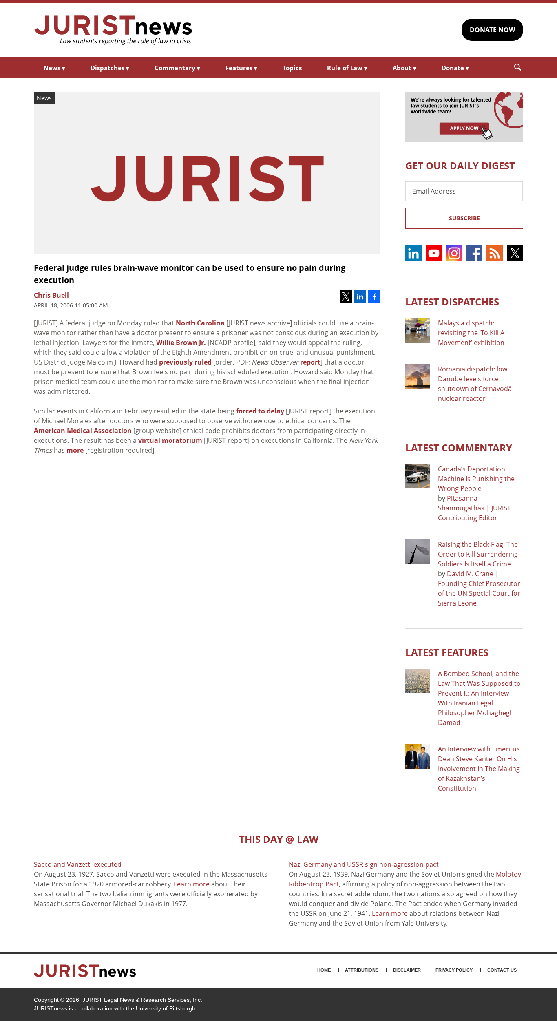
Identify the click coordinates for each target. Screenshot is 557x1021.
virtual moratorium (170, 440)
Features (241, 68)
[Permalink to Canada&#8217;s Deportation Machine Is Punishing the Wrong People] (417, 476)
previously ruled (185, 362)
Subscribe (464, 218)
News (54, 68)
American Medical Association (83, 430)
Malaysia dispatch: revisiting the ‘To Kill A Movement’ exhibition (471, 332)
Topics (292, 68)
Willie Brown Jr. (181, 342)
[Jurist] (113, 30)
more (75, 450)
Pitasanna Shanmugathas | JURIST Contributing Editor (474, 508)
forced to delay (260, 411)
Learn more (192, 884)
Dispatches (110, 68)
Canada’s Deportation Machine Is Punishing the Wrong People (476, 478)
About (404, 68)
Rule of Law (347, 68)
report (310, 362)
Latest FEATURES (446, 652)
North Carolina (200, 322)
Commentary (177, 68)
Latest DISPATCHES (452, 301)
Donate (455, 68)
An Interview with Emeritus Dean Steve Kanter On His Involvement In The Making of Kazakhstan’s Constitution (479, 769)
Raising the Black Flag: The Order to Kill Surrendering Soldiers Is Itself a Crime (478, 554)
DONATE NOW (492, 29)
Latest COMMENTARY (458, 447)
